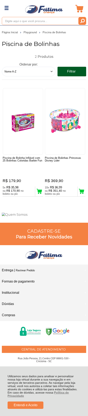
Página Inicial (10, 32)
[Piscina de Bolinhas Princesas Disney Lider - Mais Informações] (65, 121)
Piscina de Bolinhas (54, 32)
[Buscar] (82, 21)
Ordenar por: (28, 64)
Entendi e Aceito (25, 405)
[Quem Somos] (44, 215)
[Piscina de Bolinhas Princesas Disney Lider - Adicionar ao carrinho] (82, 191)
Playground (31, 32)
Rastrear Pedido (25, 270)
